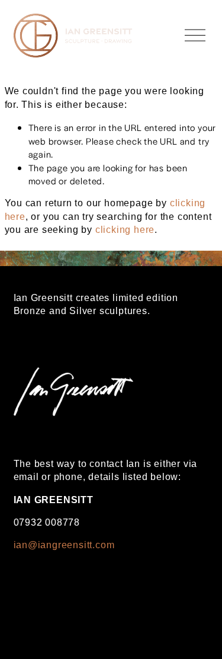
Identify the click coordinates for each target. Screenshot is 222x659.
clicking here (125, 230)
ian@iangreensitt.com (64, 545)
